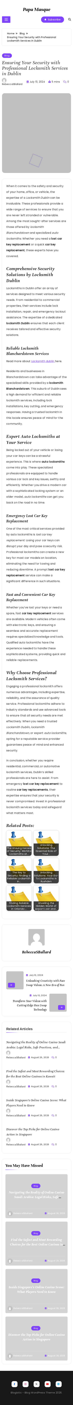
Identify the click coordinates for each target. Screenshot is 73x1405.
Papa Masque (36, 9)
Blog (7, 55)
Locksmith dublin (43, 361)
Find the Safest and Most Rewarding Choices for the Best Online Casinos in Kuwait (36, 1244)
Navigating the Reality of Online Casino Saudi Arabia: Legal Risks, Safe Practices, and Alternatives (36, 1047)
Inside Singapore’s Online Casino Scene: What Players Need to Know (36, 1289)
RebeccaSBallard (12, 84)
